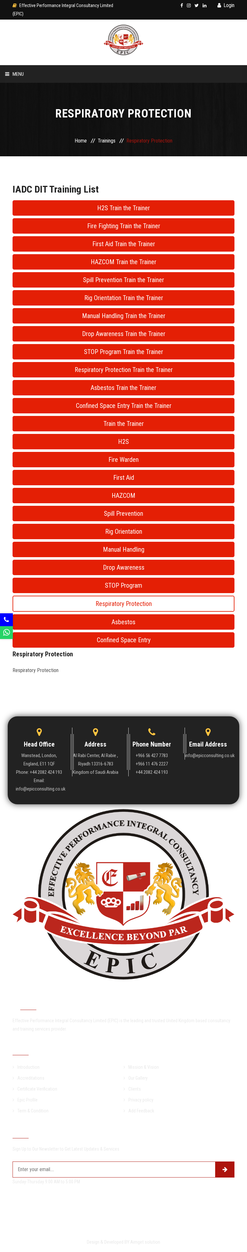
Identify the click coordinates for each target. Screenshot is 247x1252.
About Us (43, 109)
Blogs (39, 197)
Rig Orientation (123, 531)
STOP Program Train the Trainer (123, 352)
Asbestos (123, 622)
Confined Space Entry (124, 640)
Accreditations (30, 1078)
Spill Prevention (123, 513)
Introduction (28, 1067)
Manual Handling (123, 549)
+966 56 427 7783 (152, 755)
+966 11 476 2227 (152, 764)
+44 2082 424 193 (152, 772)
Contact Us (46, 233)
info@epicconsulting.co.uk (208, 755)
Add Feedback (141, 1110)
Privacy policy (140, 1099)
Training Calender (54, 162)
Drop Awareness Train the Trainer (123, 334)
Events (41, 180)
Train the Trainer (124, 423)
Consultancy (48, 127)
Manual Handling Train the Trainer (123, 316)
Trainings (44, 145)
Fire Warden (123, 459)
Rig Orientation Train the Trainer (123, 298)
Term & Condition (33, 1110)
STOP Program (123, 585)
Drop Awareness (123, 567)
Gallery (41, 250)
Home (38, 92)
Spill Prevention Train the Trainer (123, 280)
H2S (123, 441)
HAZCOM (123, 495)
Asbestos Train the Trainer (123, 388)
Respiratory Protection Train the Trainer (124, 370)
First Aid (123, 477)
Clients (134, 1089)
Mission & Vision (143, 1067)
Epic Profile (27, 1099)
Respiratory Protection (124, 604)
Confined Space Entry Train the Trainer (123, 406)
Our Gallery (138, 1078)
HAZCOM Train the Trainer (123, 262)
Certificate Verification (61, 215)
